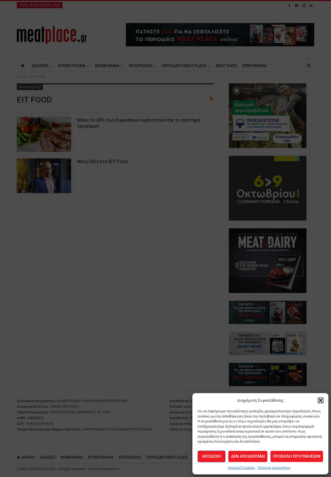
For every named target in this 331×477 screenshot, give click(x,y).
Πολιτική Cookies (241, 467)
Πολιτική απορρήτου (274, 467)
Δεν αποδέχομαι (248, 456)
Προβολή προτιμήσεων (296, 456)
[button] (320, 400)
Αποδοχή (211, 456)
